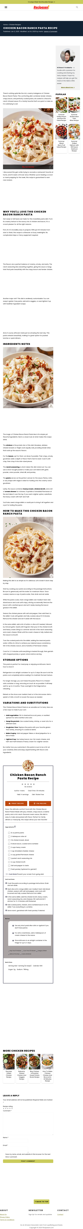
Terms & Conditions (7, 1220)
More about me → (68, 87)
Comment (7, 1111)
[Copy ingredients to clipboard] (15, 826)
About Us (3, 1214)
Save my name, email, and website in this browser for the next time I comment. (27, 1155)
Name (5, 1137)
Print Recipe (17, 803)
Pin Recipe (41, 803)
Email (5, 1145)
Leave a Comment (50, 31)
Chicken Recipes (15, 25)
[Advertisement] (28, 55)
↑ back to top (41, 1202)
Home (5, 25)
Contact (60, 1214)
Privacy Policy (5, 1217)
